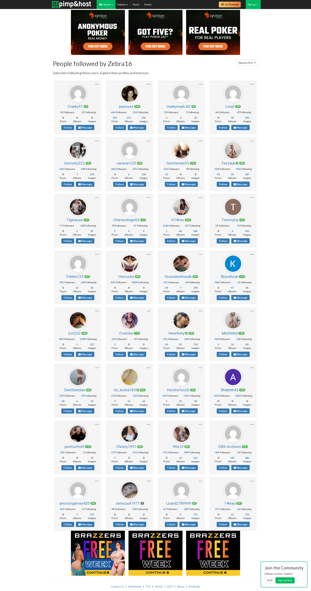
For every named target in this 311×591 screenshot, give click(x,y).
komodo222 (75, 163)
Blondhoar (229, 276)
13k (143, 117)
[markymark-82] (181, 94)
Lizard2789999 (178, 503)
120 (135, 395)
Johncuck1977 (127, 503)
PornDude (194, 586)
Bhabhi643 (229, 390)
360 (113, 168)
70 (165, 112)
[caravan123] (130, 150)
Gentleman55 (178, 163)
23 (92, 401)
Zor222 (74, 333)
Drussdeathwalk (178, 276)
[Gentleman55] (181, 150)
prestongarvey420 (75, 503)
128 (238, 338)
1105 (165, 225)
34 (166, 287)
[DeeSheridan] (78, 377)
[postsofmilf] (78, 434)
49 (238, 112)
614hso (178, 220)
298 (186, 338)
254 (135, 112)
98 (113, 225)
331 (62, 452)
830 (238, 168)
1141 (186, 395)
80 (247, 344)
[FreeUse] (130, 320)
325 (115, 117)
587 (247, 174)
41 (180, 344)
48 (112, 509)
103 (83, 282)
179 (113, 452)
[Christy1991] (130, 434)
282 (247, 117)
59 (216, 225)
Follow (68, 127)
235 (62, 509)
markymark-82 (179, 106)
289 (186, 509)
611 (195, 457)
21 (238, 282)
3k (92, 287)
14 (232, 344)
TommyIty (229, 220)
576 (135, 452)
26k (195, 231)
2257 (170, 586)
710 (195, 344)
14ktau (230, 503)
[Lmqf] (233, 94)
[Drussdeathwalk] (181, 264)
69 (166, 344)
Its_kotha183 (125, 390)
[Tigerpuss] (78, 207)
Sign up (251, 4)
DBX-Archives (229, 447)
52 (166, 174)
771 (195, 514)
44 (186, 282)
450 (216, 395)
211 (129, 117)
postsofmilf (74, 447)
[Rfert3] (181, 434)
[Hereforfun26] (181, 377)
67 (164, 509)
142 (61, 282)
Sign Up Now (285, 580)
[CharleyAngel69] (130, 207)
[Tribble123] (78, 264)
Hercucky (126, 276)
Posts (136, 4)
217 (217, 509)
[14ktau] (233, 490)
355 (165, 395)
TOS (148, 586)
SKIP (270, 580)
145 (247, 231)
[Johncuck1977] (130, 490)
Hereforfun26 (178, 390)
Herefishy (176, 333)
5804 (134, 282)
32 (83, 112)
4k (180, 231)
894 (61, 338)
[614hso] (181, 207)
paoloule (126, 106)
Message (86, 127)
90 (195, 401)
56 (238, 509)
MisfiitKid (230, 333)
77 (61, 225)
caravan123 (126, 163)
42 (218, 174)
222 (166, 168)
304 (217, 452)
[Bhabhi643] (233, 377)
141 (232, 457)
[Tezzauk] (233, 150)
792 (247, 514)
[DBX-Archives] (233, 434)
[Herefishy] (181, 320)
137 (92, 514)
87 (92, 231)
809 (186, 452)
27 (134, 225)
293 (61, 395)
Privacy (159, 586)
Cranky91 (75, 106)
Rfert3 (178, 447)
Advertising (134, 586)
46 (216, 112)
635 (135, 168)
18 (232, 117)
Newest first (246, 62)
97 (232, 287)
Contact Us (117, 586)
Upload (106, 4)
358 (217, 168)
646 (113, 112)
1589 (82, 338)
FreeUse (126, 333)
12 (77, 287)
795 (83, 395)
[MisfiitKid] (233, 320)
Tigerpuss (74, 220)
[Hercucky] (130, 264)
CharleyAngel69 (126, 220)
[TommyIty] (233, 207)
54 (61, 112)
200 (82, 225)
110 (92, 174)
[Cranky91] (78, 94)
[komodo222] (78, 150)
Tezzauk (228, 163)
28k (247, 457)
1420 (238, 395)
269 (61, 168)
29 (135, 338)
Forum (147, 4)
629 (113, 282)
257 (92, 344)
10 (195, 117)
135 (165, 282)
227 (187, 225)
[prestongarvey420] (78, 490)
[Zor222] (78, 320)
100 (143, 174)
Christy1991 (126, 447)
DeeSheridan (74, 390)
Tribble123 (75, 276)
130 (134, 509)
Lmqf (229, 106)
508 (83, 168)
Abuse (180, 586)
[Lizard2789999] (181, 490)
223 (113, 338)
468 (217, 282)
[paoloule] (130, 94)
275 (165, 338)
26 (232, 174)
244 (195, 287)
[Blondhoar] (233, 264)
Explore (121, 4)
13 (232, 514)
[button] (96, 84)
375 (165, 452)
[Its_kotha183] (130, 377)
